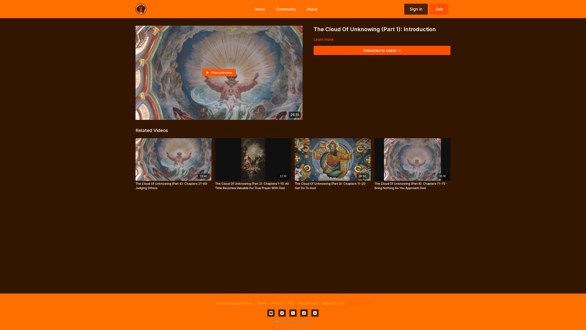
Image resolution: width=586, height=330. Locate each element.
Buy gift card (307, 303)
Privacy (277, 303)
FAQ (290, 303)
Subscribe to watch (379, 50)
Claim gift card (332, 303)
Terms (262, 303)
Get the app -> (358, 303)
